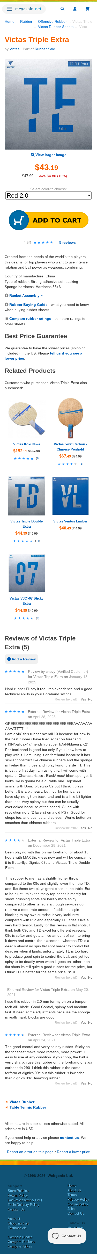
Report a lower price (73, 1152)
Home (9, 21)
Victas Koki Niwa (26, 444)
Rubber (26, 21)
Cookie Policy (78, 1204)
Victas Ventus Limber (70, 521)
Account (14, 1219)
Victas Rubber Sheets (55, 27)
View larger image (50, 155)
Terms (72, 1195)
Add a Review (23, 659)
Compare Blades (20, 1237)
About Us (74, 1190)
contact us (69, 1137)
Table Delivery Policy (23, 1205)
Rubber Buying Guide (28, 305)
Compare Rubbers (21, 1242)
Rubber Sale (45, 49)
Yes (83, 699)
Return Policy (18, 1195)
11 (37, 540)
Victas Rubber (22, 1102)
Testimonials (17, 1228)
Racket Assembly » (26, 295)
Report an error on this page (30, 1152)
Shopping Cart (18, 1223)
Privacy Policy (78, 1199)
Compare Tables (20, 1246)
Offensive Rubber (52, 21)
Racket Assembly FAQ (25, 1200)
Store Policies (18, 1191)
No (90, 699)
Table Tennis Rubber (28, 1107)
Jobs (71, 1209)
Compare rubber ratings (30, 318)
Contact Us (16, 1209)
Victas (14, 49)
